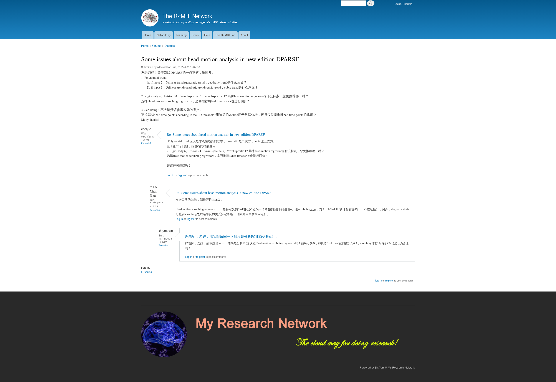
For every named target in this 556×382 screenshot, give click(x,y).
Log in (170, 175)
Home (147, 35)
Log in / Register (403, 3)
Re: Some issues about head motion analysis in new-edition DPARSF (216, 134)
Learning (181, 35)
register (182, 175)
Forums (156, 46)
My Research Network (401, 367)
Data (207, 35)
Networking (163, 35)
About (244, 35)
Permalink (146, 143)
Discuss (170, 46)
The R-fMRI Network (187, 16)
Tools (195, 35)
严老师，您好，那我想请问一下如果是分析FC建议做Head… (231, 236)
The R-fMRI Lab (225, 35)
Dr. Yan (379, 367)
